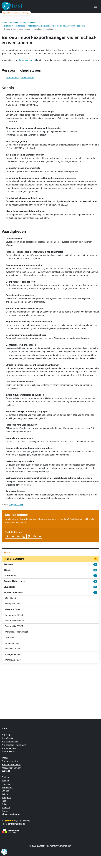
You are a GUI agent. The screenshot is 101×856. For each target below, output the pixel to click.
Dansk (5, 811)
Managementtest (12, 654)
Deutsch (5, 791)
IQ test (4, 758)
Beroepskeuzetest (13, 604)
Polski (4, 804)
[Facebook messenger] (29, 536)
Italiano (5, 794)
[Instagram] (24, 536)
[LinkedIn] (18, 536)
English (5, 777)
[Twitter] (13, 536)
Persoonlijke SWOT (14, 626)
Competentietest (12, 643)
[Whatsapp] (34, 536)
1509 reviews (23, 820)
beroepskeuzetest (27, 60)
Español (5, 781)
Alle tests (50, 564)
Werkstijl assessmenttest (16, 632)
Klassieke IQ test (12, 609)
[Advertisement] (50, 685)
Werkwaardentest (13, 660)
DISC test (9, 637)
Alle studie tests (9, 748)
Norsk (4, 801)
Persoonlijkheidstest (14, 620)
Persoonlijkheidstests (50, 581)
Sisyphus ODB (16, 505)
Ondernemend (12, 77)
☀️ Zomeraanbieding (50, 559)
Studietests (50, 587)
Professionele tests (50, 592)
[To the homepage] (12, 6)
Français (6, 784)
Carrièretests (50, 575)
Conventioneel (27, 77)
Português (6, 798)
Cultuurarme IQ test (14, 615)
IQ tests (50, 570)
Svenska (6, 808)
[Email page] (40, 536)
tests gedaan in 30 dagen (17, 13)
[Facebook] (7, 536)
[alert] (4, 852)
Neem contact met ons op (13, 824)
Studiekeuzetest (12, 649)
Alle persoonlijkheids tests (14, 745)
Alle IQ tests (7, 738)
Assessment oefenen (11, 768)
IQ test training (11, 598)
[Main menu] (95, 6)
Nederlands (7, 787)
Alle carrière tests (10, 742)
